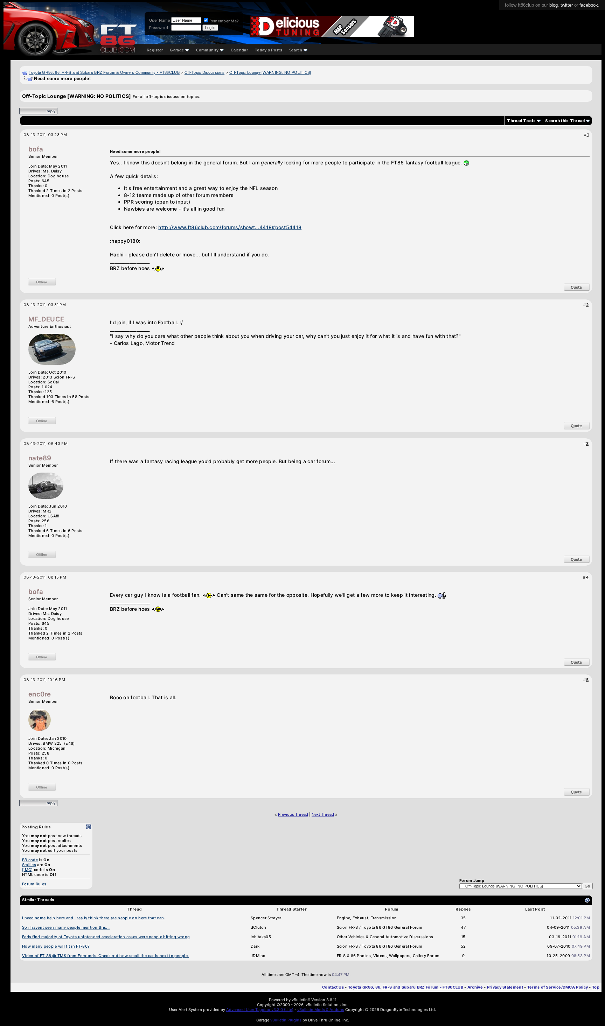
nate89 (39, 458)
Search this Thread (565, 120)
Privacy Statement (505, 987)
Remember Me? (224, 21)
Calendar (239, 50)
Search (295, 50)
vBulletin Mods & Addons (320, 1009)
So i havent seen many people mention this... (66, 927)
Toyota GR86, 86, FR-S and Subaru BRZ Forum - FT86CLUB (405, 987)
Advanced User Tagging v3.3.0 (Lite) (259, 1009)
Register (155, 50)
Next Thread (323, 814)
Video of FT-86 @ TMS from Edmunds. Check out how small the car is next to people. (105, 955)
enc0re (39, 694)
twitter (567, 5)
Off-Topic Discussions (204, 72)
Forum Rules (34, 884)
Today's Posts (268, 50)
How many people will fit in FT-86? (56, 946)
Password (158, 27)
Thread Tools (521, 120)
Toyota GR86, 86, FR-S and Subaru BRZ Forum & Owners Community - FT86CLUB (104, 72)
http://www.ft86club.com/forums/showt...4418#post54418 (229, 227)
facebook (588, 5)
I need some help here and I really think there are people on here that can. (93, 917)
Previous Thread (293, 814)
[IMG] (27, 869)
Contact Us (333, 987)
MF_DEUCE (46, 319)
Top (595, 987)
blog (553, 5)
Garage (177, 50)
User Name (159, 20)
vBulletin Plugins (285, 1020)
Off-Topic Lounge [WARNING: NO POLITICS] (270, 72)
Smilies (29, 864)
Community (207, 50)
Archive (475, 987)
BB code (30, 859)
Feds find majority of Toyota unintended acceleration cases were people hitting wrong (106, 936)
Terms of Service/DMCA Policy (557, 987)
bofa (35, 149)
